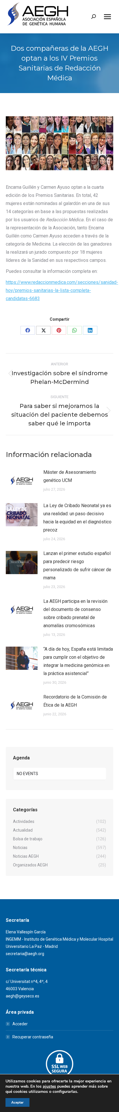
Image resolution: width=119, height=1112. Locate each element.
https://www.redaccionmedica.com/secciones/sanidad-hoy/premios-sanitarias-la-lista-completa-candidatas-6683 (62, 290)
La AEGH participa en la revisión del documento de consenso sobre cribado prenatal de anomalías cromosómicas (75, 613)
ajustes (49, 1086)
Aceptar (17, 1102)
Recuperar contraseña (32, 1037)
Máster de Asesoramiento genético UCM (69, 476)
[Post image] (22, 481)
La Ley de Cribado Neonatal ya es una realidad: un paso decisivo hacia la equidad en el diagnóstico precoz (77, 518)
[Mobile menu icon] (107, 16)
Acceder (20, 1024)
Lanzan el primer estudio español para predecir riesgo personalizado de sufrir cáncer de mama (77, 566)
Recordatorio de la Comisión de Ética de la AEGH (75, 701)
